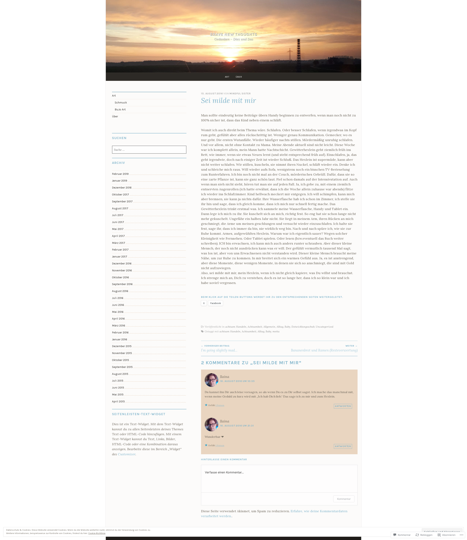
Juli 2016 (117, 298)
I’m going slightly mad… (219, 348)
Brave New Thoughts (233, 34)
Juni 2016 (118, 305)
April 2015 (118, 401)
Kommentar (344, 498)
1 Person (219, 405)
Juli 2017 (117, 215)
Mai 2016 (117, 312)
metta (276, 331)
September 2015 (122, 367)
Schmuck (121, 102)
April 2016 (118, 318)
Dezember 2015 (122, 346)
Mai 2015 (117, 394)
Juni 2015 (118, 387)
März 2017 (118, 243)
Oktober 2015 (120, 360)
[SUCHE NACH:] (149, 150)
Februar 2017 (120, 249)
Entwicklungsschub (303, 326)
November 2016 (122, 270)
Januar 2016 (119, 339)
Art (227, 76)
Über (239, 76)
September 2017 (122, 201)
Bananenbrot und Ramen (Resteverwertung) (324, 348)
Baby (287, 326)
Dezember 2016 (122, 263)
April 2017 (118, 236)
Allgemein (269, 326)
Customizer (126, 454)
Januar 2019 (119, 180)
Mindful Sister (240, 93)
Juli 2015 (117, 380)
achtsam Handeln (235, 326)
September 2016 (122, 284)
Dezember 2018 (122, 187)
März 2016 (118, 325)
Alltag (280, 326)
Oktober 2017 (120, 194)
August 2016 (120, 291)
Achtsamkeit (255, 326)
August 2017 (120, 208)
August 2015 (120, 374)
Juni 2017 (118, 222)
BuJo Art (120, 109)
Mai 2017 (117, 229)
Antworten (343, 406)
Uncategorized (324, 326)
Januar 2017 (119, 256)
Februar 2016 (120, 332)
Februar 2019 (120, 174)
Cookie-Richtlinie (96, 533)
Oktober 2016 (120, 277)
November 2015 (122, 353)
